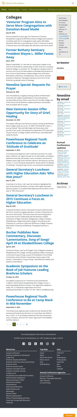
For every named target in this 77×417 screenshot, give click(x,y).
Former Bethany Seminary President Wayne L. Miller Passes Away (29, 53)
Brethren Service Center (14, 366)
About (59, 366)
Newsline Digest (14, 9)
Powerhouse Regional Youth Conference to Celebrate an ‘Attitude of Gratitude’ (26, 142)
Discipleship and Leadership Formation (20, 375)
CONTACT (60, 353)
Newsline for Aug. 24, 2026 (63, 103)
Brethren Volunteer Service (15, 369)
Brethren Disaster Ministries (16, 360)
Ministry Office (11, 394)
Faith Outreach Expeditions (15, 378)
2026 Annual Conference (37, 9)
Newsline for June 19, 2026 (63, 122)
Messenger (10, 391)
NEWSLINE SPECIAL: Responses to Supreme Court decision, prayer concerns (63, 117)
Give (41, 362)
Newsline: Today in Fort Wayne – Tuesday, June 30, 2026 (63, 161)
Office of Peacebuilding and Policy (18, 398)
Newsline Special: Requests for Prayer (28, 86)
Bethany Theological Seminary (50, 378)
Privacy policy (61, 360)
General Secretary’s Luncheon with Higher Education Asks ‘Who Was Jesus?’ (30, 173)
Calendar (60, 369)
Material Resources (13, 389)
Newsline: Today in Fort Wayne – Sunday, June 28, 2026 (63, 171)
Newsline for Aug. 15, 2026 (63, 106)
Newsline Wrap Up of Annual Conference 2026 (63, 152)
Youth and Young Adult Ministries (18, 400)
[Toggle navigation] (72, 3)
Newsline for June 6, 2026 (63, 128)
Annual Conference (13, 353)
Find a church (44, 360)
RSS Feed (63, 87)
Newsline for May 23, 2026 (63, 132)
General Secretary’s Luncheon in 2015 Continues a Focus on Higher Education (29, 199)
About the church (46, 357)
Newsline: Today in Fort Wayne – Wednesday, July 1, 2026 (63, 157)
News (42, 355)
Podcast (24, 9)
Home (42, 353)
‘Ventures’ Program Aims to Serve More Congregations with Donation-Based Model (29, 25)
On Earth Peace (45, 383)
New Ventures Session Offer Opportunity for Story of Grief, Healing (28, 112)
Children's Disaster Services (16, 371)
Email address (60, 68)
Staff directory (45, 364)
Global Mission (11, 384)
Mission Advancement (14, 396)
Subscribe (60, 362)
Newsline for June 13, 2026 (63, 125)
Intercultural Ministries (14, 387)
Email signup (61, 357)
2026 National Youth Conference (58, 9)
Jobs (58, 364)
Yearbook (9, 403)
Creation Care (11, 373)
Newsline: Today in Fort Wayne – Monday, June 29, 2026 (63, 166)
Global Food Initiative (13, 382)
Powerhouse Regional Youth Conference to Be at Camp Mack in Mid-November (29, 300)
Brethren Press (11, 364)
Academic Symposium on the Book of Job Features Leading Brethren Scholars (27, 269)
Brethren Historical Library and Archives (20, 362)
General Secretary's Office (15, 380)
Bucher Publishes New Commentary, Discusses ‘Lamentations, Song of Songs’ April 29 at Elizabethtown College (30, 237)
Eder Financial (45, 381)
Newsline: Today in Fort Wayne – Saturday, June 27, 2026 (63, 175)
